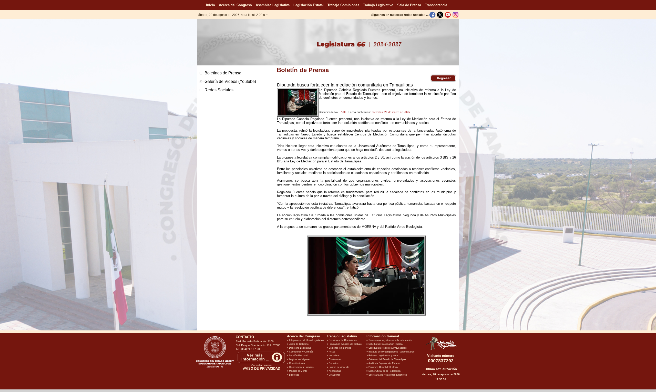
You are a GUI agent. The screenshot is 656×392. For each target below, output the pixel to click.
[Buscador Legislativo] (441, 350)
